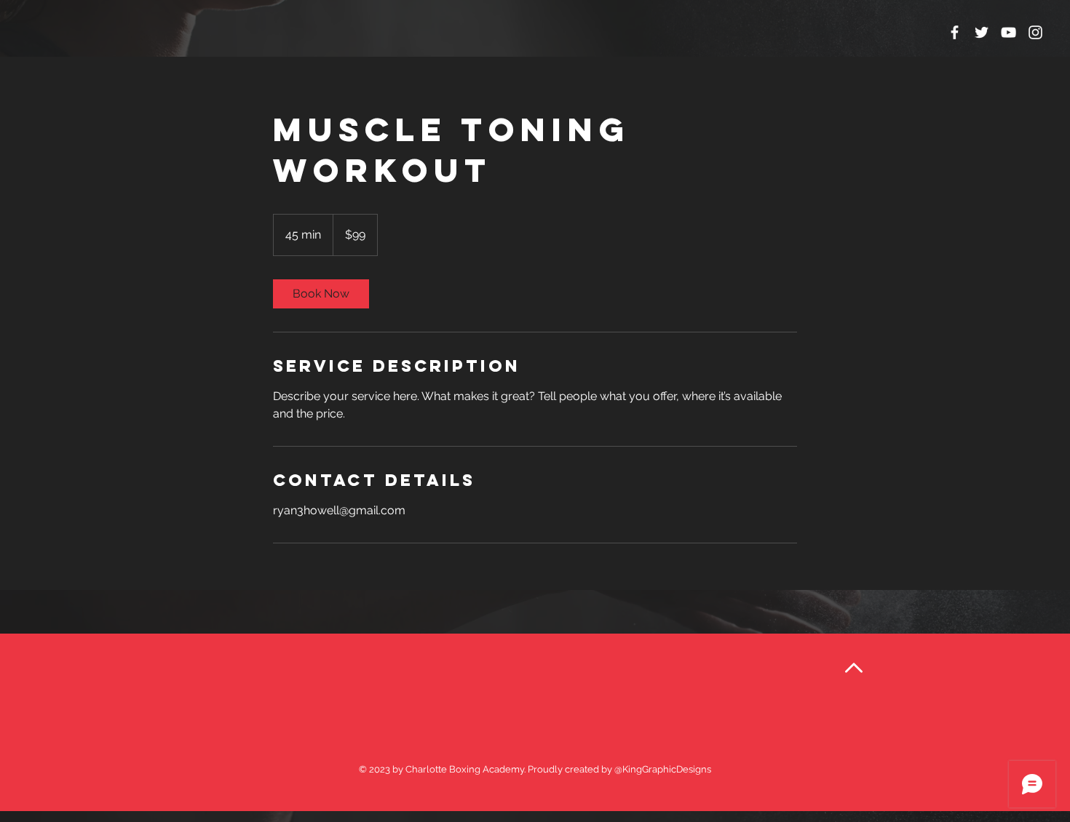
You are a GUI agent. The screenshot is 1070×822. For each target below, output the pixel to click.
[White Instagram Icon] (1035, 32)
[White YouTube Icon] (1008, 32)
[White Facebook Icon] (955, 32)
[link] (321, 293)
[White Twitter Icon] (981, 32)
